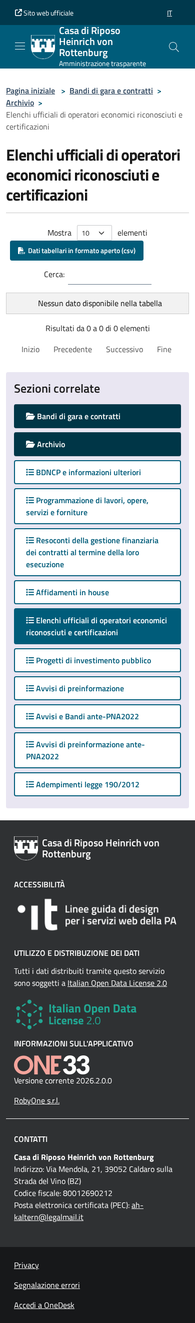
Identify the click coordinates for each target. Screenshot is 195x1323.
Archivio (20, 103)
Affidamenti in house (71, 592)
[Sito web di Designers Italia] (97, 914)
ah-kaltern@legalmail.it (79, 1211)
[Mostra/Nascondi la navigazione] (20, 46)
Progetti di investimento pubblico (92, 660)
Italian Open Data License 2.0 (117, 983)
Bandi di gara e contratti (111, 91)
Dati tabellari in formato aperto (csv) (80, 250)
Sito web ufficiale (48, 13)
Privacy (26, 1265)
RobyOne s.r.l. (37, 1100)
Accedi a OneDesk (44, 1305)
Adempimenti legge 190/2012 (87, 784)
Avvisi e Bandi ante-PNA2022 (86, 716)
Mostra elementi (98, 233)
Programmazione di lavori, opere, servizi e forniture (87, 506)
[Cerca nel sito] (174, 47)
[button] (169, 13)
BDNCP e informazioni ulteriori (87, 472)
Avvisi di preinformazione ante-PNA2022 (85, 750)
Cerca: (54, 274)
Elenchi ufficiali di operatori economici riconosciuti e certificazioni (96, 626)
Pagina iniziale (30, 91)
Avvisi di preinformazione (79, 688)
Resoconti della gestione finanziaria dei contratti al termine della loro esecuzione (92, 552)
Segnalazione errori (47, 1285)
